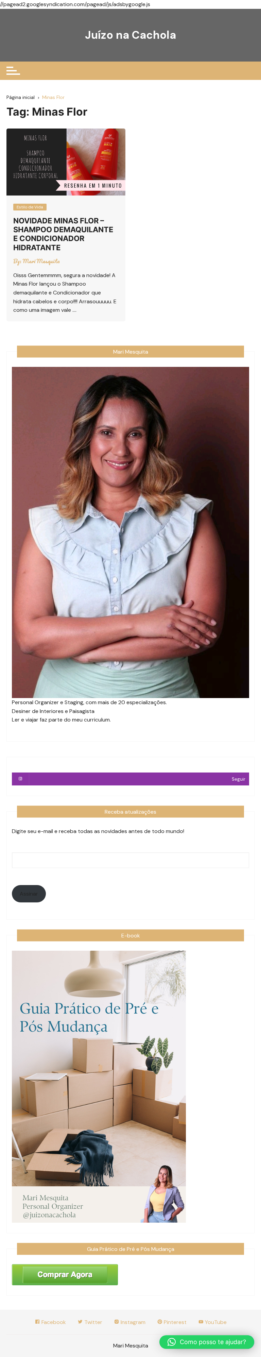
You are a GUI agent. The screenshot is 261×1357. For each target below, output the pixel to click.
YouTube (215, 1322)
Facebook (53, 1322)
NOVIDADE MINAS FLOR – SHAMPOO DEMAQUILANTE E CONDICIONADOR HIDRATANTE (63, 234)
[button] (206, 1342)
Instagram (132, 1322)
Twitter (92, 1322)
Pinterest (174, 1322)
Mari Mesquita (41, 261)
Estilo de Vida (30, 207)
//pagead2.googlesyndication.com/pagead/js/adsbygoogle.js (75, 4)
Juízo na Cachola (130, 35)
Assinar (29, 893)
